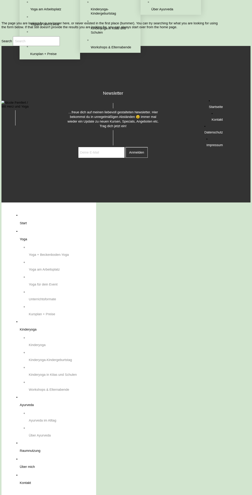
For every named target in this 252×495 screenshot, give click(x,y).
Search (6, 41)
